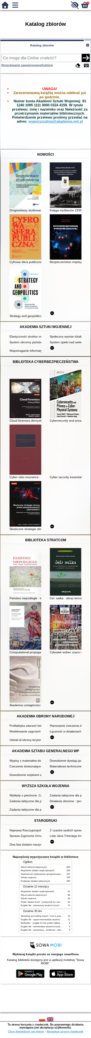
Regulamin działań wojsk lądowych (37, 870)
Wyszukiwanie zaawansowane (21, 65)
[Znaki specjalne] (86, 65)
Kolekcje (47, 65)
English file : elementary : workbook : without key (44, 930)
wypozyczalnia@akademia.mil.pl (55, 121)
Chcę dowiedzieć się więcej (26, 1031)
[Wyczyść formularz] (77, 65)
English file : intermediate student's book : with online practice (51, 926)
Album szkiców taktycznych (34, 867)
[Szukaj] (86, 58)
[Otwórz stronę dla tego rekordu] (26, 186)
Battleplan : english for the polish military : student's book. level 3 (52, 923)
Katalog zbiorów (42, 45)
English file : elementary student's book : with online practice (50, 905)
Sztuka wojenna (28, 877)
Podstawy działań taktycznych (35, 881)
